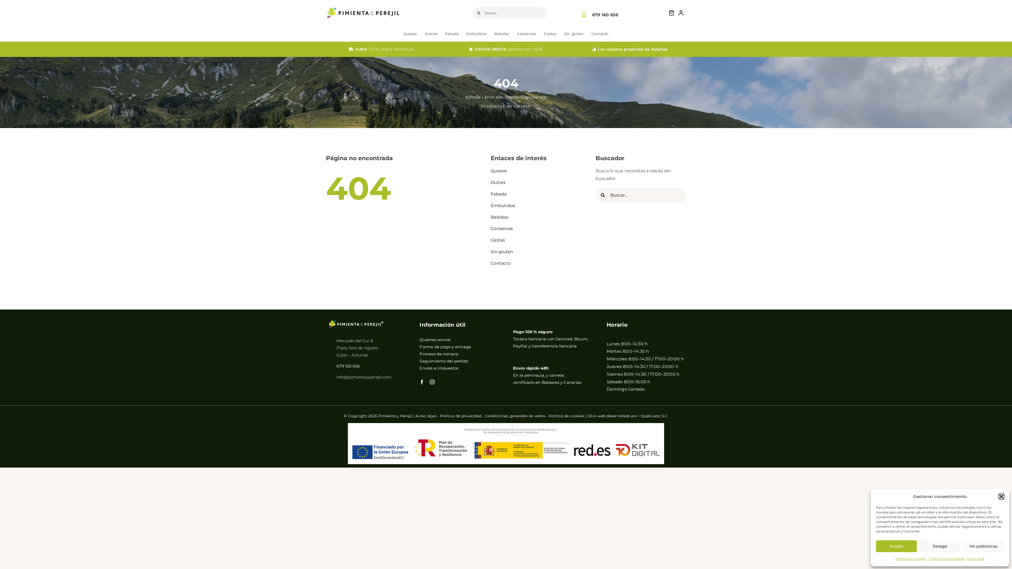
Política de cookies (911, 559)
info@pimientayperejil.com (364, 377)
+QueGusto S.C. (653, 416)
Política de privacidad (946, 559)
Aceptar (896, 546)
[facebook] (422, 382)
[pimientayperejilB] (356, 322)
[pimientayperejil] (363, 3)
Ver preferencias (984, 546)
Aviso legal (976, 559)
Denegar (940, 546)
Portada (473, 97)
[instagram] (432, 382)
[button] (1001, 496)
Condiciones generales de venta (515, 416)
